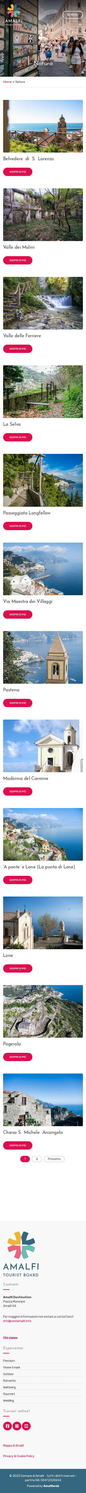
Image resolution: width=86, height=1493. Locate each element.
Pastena (11, 690)
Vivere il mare (11, 1367)
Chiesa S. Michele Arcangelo (33, 1132)
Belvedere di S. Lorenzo (28, 159)
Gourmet (9, 1394)
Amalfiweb (51, 1486)
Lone (8, 955)
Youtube (26, 1426)
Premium (9, 1361)
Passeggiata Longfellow (27, 513)
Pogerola (12, 1044)
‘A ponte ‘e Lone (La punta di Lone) (39, 867)
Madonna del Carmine (25, 778)
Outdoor (8, 1374)
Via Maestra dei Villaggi (27, 601)
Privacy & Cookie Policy (18, 1456)
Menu (74, 15)
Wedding (8, 1400)
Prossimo (54, 1159)
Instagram (17, 1426)
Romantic (9, 1381)
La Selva (12, 424)
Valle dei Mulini (18, 247)
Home (7, 82)
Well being (9, 1387)
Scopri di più (17, 171)
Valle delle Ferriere (22, 336)
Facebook (7, 1426)
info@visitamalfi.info (17, 1321)
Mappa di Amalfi (13, 1445)
